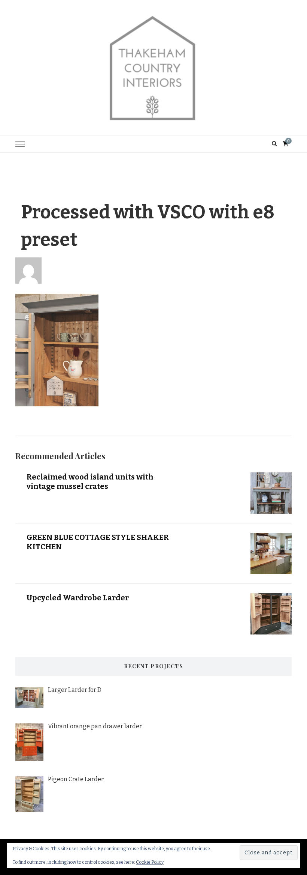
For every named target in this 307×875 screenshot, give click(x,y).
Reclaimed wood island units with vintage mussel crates (90, 481)
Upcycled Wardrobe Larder (78, 597)
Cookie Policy (150, 862)
